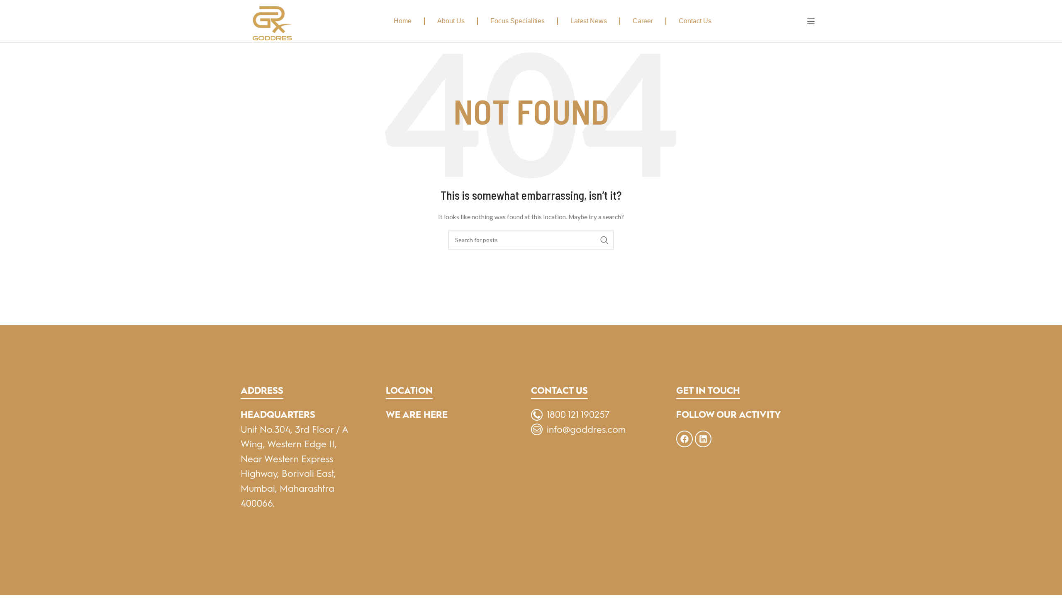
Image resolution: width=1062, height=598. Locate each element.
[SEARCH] (604, 240)
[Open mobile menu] (811, 21)
